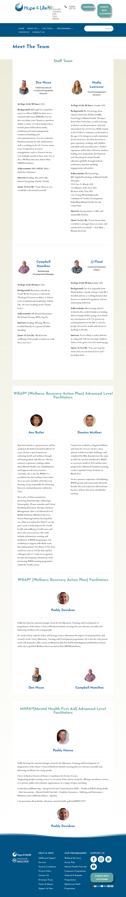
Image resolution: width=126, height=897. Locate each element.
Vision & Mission (46, 884)
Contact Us (38, 32)
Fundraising (88, 7)
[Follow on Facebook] (93, 859)
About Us (32, 29)
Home (21, 29)
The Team (47, 29)
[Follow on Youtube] (93, 866)
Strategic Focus (46, 880)
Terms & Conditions (47, 867)
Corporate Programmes (75, 871)
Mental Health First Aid (75, 867)
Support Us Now (46, 889)
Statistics (24, 32)
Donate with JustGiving (105, 10)
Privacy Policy (45, 871)
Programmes (64, 29)
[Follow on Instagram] (101, 859)
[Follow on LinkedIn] (108, 859)
